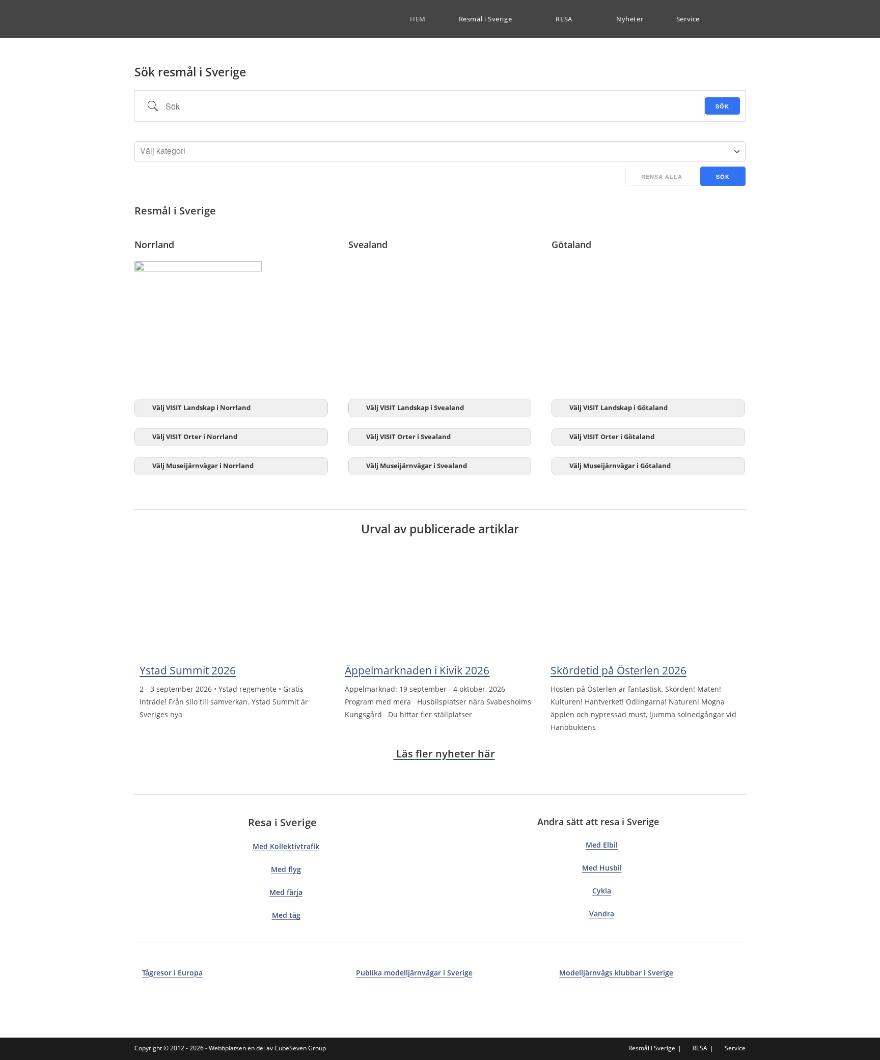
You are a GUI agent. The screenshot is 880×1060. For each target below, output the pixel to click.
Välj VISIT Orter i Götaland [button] (611, 436)
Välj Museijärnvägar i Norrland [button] (203, 465)
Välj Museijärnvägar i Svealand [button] (416, 465)
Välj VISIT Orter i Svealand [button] (408, 436)
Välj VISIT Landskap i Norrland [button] (201, 407)
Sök (722, 106)
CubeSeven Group (300, 1048)
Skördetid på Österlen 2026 (618, 670)
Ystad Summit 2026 (188, 670)
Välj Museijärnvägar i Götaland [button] (620, 465)
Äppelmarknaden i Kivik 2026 (417, 670)
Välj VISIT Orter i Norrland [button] (194, 436)
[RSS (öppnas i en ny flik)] (743, 19)
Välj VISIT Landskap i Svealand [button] (415, 407)
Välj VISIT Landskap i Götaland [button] (618, 407)
